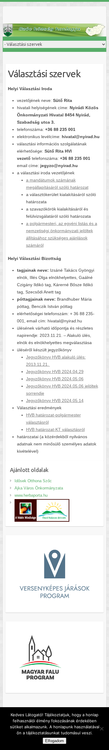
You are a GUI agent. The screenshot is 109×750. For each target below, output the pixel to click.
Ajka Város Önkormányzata (39, 488)
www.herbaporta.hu (31, 495)
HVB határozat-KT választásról (55, 429)
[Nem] (101, 729)
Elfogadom (54, 741)
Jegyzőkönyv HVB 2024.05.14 (55, 400)
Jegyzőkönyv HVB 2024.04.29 (55, 371)
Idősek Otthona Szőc (33, 481)
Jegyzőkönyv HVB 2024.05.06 (55, 378)
